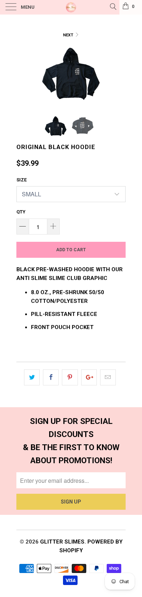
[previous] (23, 75)
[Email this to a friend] (108, 377)
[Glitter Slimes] (71, 7)
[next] (118, 75)
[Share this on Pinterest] (70, 377)
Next (68, 35)
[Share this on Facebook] (51, 377)
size (21, 180)
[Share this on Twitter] (32, 377)
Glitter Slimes (62, 541)
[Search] (113, 6)
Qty (20, 212)
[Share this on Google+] (89, 377)
